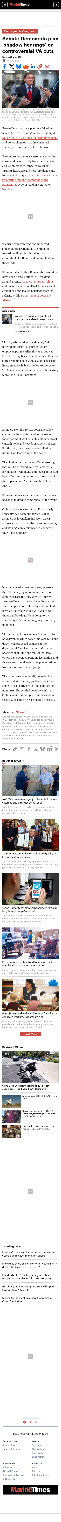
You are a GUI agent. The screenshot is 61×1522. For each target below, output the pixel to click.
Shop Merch (38, 1456)
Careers (36, 1471)
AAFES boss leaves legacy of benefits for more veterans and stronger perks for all (29, 800)
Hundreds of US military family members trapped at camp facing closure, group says (27, 1276)
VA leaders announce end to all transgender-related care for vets (34, 317)
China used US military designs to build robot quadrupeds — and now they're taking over (25, 1087)
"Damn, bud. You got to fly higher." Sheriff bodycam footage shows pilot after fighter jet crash (38, 1113)
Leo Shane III (13, 57)
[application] (30, 1067)
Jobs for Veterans (40, 1474)
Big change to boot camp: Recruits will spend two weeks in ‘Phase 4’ (28, 1288)
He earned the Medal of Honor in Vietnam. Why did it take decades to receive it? (29, 1265)
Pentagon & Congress (20, 31)
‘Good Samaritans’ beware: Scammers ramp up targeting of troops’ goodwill (29, 909)
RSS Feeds (37, 1452)
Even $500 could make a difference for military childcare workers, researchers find (29, 1015)
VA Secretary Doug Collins (37, 281)
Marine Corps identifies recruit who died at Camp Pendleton (27, 1299)
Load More (30, 1034)
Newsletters (38, 1448)
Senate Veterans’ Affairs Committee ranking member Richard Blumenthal (29, 180)
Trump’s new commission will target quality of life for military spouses (29, 855)
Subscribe (37, 1445)
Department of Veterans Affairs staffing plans (30, 137)
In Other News (11, 760)
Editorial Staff (9, 1478)
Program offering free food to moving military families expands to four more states (29, 963)
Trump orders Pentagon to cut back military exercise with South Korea (38, 1127)
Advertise (7, 1467)
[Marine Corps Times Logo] (20, 4)
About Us (36, 1467)
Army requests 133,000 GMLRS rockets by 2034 (39, 1097)
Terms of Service (11, 1448)
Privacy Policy (10, 1445)
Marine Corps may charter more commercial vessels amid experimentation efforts (28, 1253)
